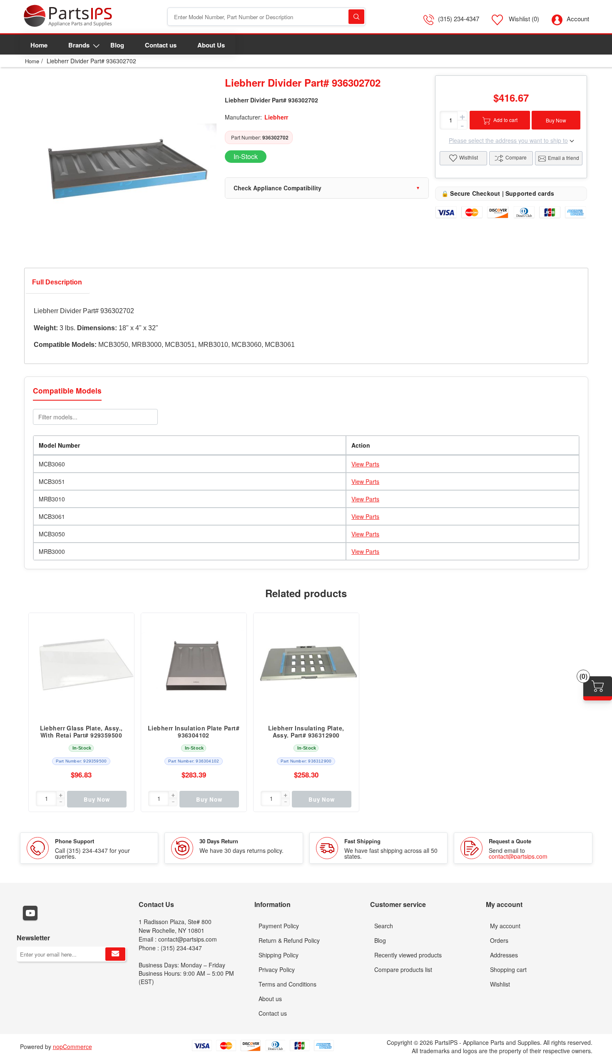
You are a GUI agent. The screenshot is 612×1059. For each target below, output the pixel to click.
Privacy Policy (277, 969)
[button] (60, 795)
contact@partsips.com (518, 856)
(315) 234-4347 (458, 18)
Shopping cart (508, 969)
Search (356, 17)
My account (505, 926)
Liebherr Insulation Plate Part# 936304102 (193, 732)
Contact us (273, 1013)
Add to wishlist (123, 656)
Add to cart (505, 119)
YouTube (30, 913)
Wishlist (500, 984)
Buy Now (556, 120)
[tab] (57, 284)
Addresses (504, 955)
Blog (380, 940)
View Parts (365, 464)
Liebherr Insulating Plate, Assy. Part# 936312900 (306, 732)
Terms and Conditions (287, 984)
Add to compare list (123, 640)
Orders (499, 940)
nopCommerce (72, 1046)
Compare (516, 157)
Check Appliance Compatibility (277, 188)
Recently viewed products (408, 955)
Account (578, 18)
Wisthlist (468, 157)
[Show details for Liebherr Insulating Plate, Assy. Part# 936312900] (306, 665)
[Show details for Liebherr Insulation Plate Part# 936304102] (193, 665)
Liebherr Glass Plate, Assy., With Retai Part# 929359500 (81, 732)
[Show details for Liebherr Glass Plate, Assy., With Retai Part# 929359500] (81, 665)
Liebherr (276, 117)
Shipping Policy (279, 955)
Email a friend (563, 157)
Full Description (57, 282)
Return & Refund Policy (289, 940)
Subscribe (115, 954)
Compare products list (403, 969)
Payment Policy (279, 926)
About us (270, 998)
